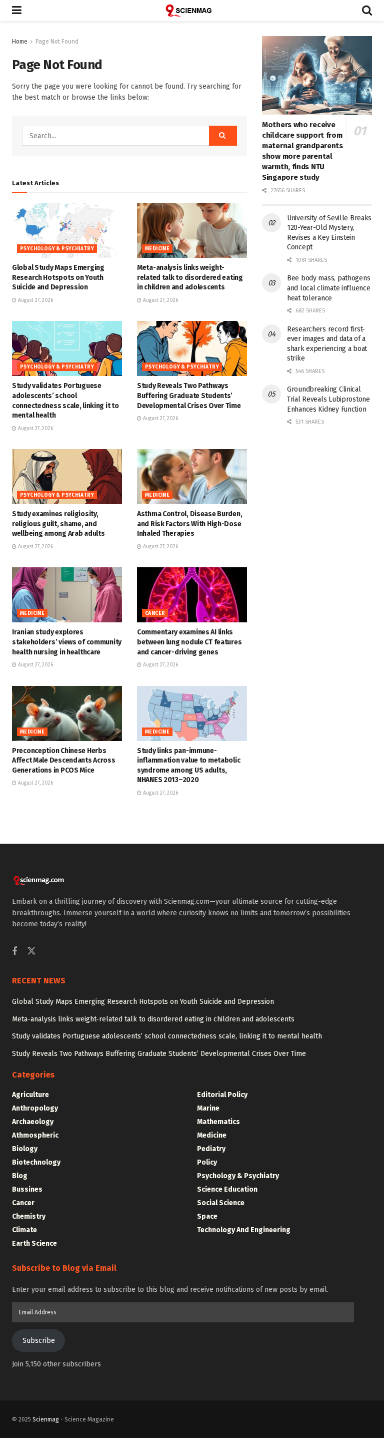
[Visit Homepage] (192, 10)
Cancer (155, 613)
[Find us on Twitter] (31, 951)
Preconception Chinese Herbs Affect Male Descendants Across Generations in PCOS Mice (64, 761)
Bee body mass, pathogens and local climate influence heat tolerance (328, 288)
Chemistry (29, 1216)
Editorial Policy (222, 1095)
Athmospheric (35, 1135)
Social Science (220, 1203)
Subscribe (38, 1340)
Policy (207, 1162)
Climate (24, 1230)
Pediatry (211, 1149)
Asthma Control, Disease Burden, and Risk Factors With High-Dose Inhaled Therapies (189, 524)
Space (207, 1216)
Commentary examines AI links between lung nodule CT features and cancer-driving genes (189, 642)
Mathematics (218, 1122)
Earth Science (34, 1243)
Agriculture (30, 1095)
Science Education (227, 1189)
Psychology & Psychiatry (57, 249)
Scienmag (45, 1419)
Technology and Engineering (243, 1230)
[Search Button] (367, 10)
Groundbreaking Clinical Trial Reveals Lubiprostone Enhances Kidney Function (328, 399)
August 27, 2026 (34, 300)
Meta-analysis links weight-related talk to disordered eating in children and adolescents (190, 277)
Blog (20, 1176)
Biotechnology (36, 1162)
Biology (25, 1149)
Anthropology (35, 1108)
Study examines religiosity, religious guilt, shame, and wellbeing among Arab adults (58, 524)
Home (20, 41)
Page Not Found (57, 41)
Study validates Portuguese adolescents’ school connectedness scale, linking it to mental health (167, 1036)
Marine (208, 1108)
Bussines (27, 1189)
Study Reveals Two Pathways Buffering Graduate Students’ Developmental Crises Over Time (189, 396)
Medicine (157, 249)
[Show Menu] (17, 10)
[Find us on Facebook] (14, 952)
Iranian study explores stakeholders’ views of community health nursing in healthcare (67, 642)
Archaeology (33, 1122)
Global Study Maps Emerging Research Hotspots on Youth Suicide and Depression (58, 277)
